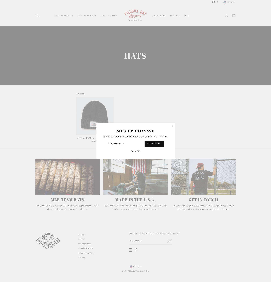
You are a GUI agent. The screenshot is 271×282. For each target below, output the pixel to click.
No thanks (135, 150)
